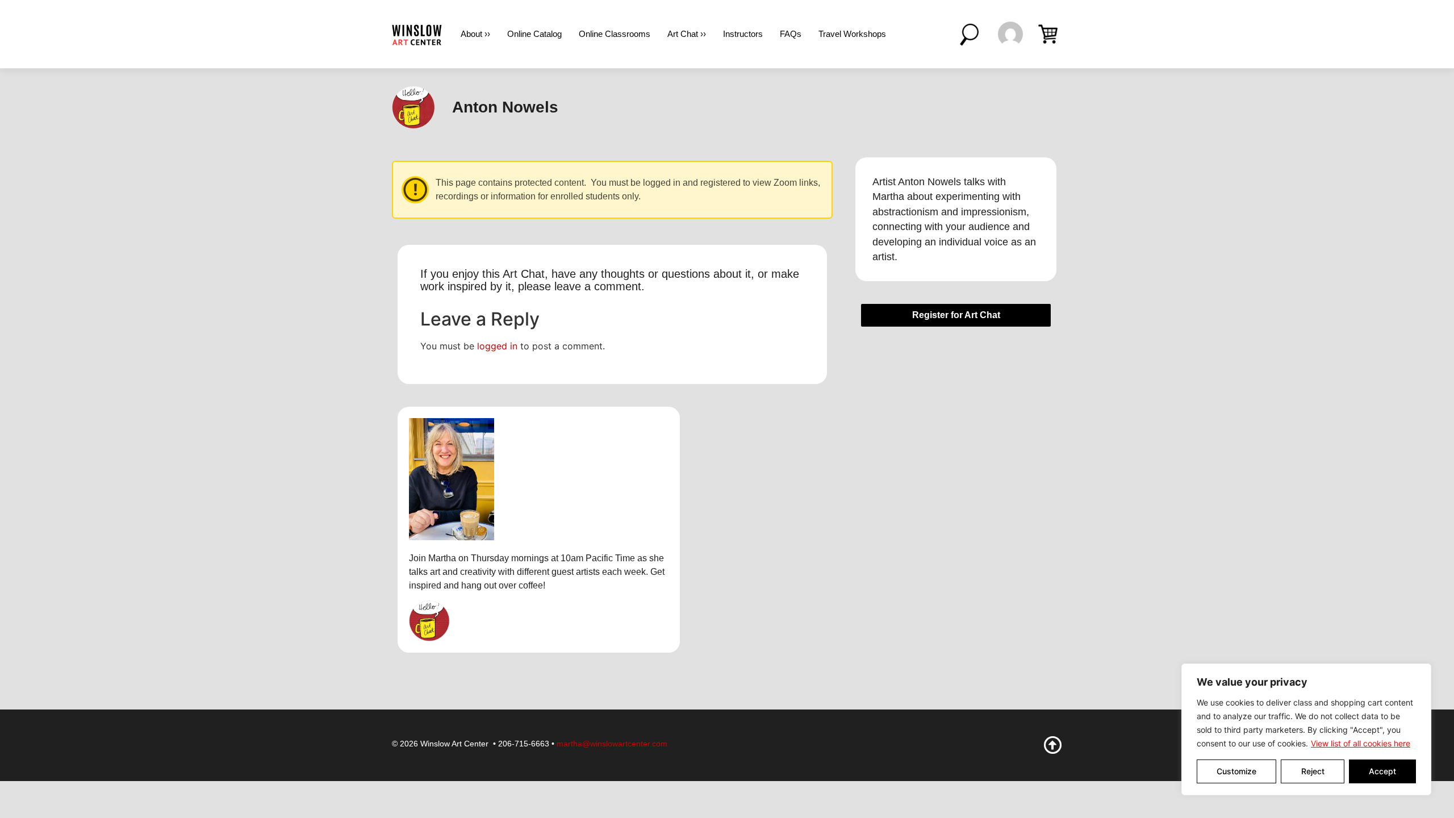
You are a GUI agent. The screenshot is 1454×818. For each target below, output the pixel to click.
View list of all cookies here (1360, 743)
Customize (1236, 771)
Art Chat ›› (686, 34)
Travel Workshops (852, 34)
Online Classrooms (614, 34)
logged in (497, 346)
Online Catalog (534, 34)
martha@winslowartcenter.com (612, 743)
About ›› (475, 34)
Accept (1382, 771)
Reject (1313, 771)
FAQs (790, 34)
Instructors (743, 34)
